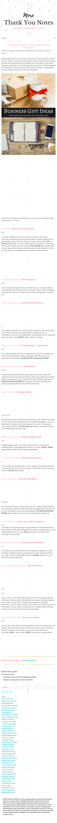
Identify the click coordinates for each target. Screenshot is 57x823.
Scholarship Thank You (9, 765)
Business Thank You (8, 719)
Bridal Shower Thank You (9, 715)
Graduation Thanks (8, 746)
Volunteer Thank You (8, 776)
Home (3, 696)
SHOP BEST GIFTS (28, 660)
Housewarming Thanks (9, 753)
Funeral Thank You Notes (9, 742)
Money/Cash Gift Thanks (10, 758)
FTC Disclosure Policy (8, 783)
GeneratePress (40, 820)
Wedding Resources (8, 792)
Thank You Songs (7, 772)
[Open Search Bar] (55, 38)
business (6, 674)
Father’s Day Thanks (8, 737)
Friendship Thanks (8, 740)
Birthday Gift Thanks (8, 710)
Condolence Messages (9, 724)
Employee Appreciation (9, 733)
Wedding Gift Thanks (8, 778)
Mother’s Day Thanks (8, 760)
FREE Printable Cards (8, 790)
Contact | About (7, 781)
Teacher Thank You (8, 769)
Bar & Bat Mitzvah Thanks (10, 705)
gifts (12, 674)
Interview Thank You (8, 756)
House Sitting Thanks (8, 751)
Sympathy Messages (8, 767)
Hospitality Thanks (8, 749)
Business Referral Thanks (10, 717)
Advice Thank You (7, 699)
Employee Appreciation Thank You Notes (18, 680)
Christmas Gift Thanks (9, 721)
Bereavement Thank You (9, 708)
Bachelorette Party (8, 703)
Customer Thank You (8, 726)
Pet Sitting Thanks (7, 762)
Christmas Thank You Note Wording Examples (19, 677)
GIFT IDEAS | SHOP (10, 672)
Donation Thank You (8, 731)
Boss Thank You (7, 712)
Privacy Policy (6, 785)
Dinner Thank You (7, 728)
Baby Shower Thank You (9, 701)
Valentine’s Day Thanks (9, 774)
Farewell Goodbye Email (9, 735)
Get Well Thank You (8, 744)
